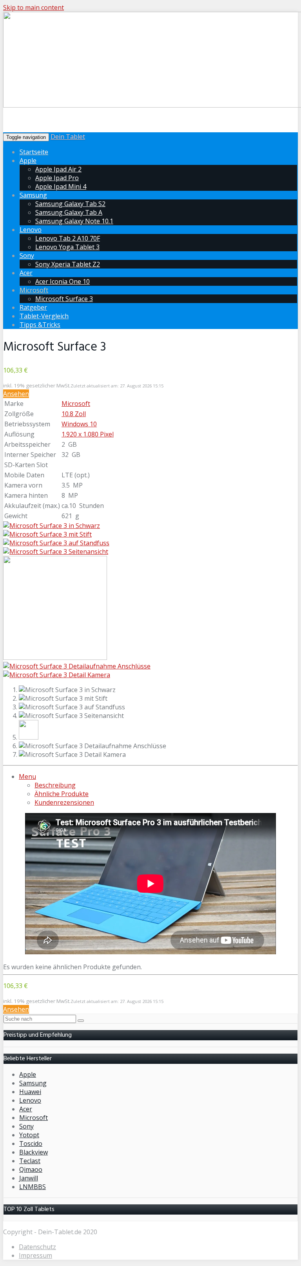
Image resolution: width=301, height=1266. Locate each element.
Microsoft (34, 290)
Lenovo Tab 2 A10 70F (67, 238)
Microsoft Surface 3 (64, 298)
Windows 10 (79, 424)
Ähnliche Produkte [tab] (61, 793)
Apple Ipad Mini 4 (60, 186)
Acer (26, 273)
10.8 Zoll (74, 413)
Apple (28, 160)
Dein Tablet (68, 136)
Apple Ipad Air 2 (58, 169)
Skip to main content (33, 7)
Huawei (30, 1091)
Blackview (33, 1152)
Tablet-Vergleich (44, 316)
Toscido (30, 1143)
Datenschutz (37, 1246)
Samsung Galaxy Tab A (68, 212)
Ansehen (16, 393)
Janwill (28, 1178)
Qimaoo (30, 1169)
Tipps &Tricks (40, 324)
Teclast (29, 1160)
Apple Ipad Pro (57, 178)
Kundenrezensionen (64, 802)
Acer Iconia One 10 (62, 281)
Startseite (34, 152)
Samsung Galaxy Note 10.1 (74, 221)
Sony (27, 255)
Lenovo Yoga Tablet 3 (67, 247)
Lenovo (31, 229)
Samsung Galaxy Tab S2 (70, 203)
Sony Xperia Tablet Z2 (67, 264)
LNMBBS (32, 1186)
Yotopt (29, 1135)
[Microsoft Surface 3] (51, 525)
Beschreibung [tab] (55, 785)
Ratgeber (33, 307)
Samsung (33, 195)
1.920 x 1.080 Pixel (88, 434)
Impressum (35, 1255)
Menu (27, 776)
